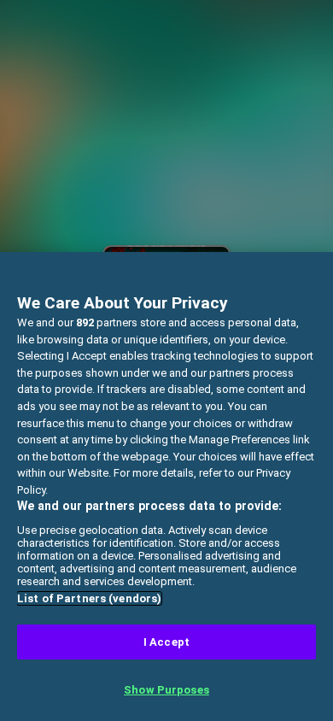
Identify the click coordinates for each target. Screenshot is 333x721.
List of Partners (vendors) (89, 598)
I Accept (166, 642)
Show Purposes (166, 689)
